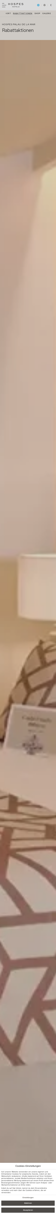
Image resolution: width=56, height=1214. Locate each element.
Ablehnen (28, 1203)
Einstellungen (28, 1197)
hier (14, 1188)
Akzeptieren (28, 1210)
